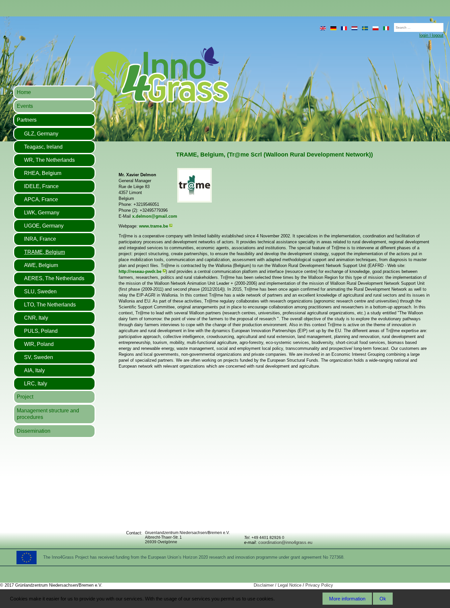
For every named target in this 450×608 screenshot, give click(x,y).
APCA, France (41, 199)
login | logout (431, 35)
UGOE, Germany (44, 226)
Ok (383, 598)
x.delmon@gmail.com (154, 216)
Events (25, 106)
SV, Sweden (38, 357)
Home (24, 92)
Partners (27, 120)
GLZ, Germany (41, 133)
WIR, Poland (39, 344)
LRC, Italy (35, 383)
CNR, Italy (36, 318)
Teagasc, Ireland (43, 147)
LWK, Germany (41, 212)
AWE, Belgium (41, 265)
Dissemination (33, 431)
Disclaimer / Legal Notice (277, 585)
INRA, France (40, 239)
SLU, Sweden (40, 291)
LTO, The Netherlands (50, 304)
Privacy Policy (319, 585)
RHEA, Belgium (42, 173)
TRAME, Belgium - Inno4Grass (121, 78)
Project (25, 397)
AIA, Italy (34, 370)
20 (390, 25)
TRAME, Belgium (44, 252)
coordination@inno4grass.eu (285, 542)
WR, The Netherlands (49, 160)
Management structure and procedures (48, 414)
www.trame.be (153, 226)
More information (347, 598)
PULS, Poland (41, 331)
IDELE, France (41, 186)
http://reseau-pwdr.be (140, 271)
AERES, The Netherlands (54, 278)
